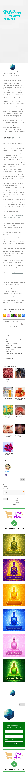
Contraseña (6, 489)
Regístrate (15, 504)
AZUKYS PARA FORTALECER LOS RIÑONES (14, 331)
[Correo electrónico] (6, 475)
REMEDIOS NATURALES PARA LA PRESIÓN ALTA (14, 358)
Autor (8, 360)
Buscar (22, 479)
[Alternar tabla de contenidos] (22, 324)
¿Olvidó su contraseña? (9, 739)
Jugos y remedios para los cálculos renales (14, 340)
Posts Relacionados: (15, 326)
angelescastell (9, 471)
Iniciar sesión (14, 743)
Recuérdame (18, 499)
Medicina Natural (8, 14)
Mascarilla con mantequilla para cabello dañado (13, 335)
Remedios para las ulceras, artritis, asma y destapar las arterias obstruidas (14, 349)
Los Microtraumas (10, 337)
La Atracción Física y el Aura (13, 355)
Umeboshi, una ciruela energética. (14, 353)
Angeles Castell (14, 777)
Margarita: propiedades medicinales (12, 344)
